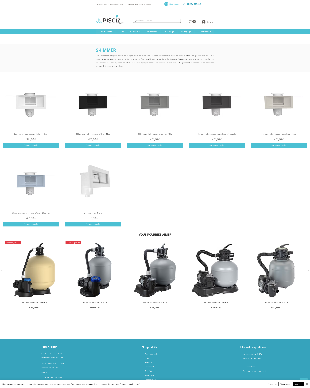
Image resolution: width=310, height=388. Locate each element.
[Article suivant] (308, 270)
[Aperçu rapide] (31, 103)
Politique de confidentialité (130, 384)
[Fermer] (307, 384)
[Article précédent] (1, 270)
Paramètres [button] (271, 384)
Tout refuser (285, 384)
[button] (192, 21)
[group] (155, 275)
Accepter (298, 384)
